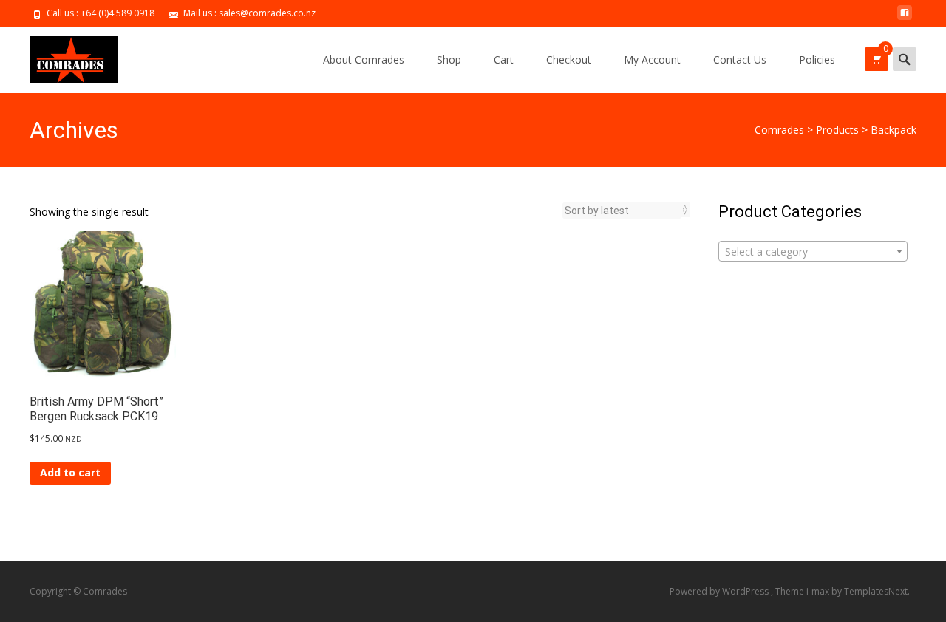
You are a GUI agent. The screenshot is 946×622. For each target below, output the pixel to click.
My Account (652, 59)
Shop (449, 59)
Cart (504, 59)
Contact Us (739, 59)
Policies (817, 59)
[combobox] (813, 251)
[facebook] (904, 18)
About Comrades (363, 59)
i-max (818, 591)
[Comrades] (62, 56)
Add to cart (70, 472)
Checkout (568, 59)
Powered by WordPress (720, 591)
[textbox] (813, 252)
